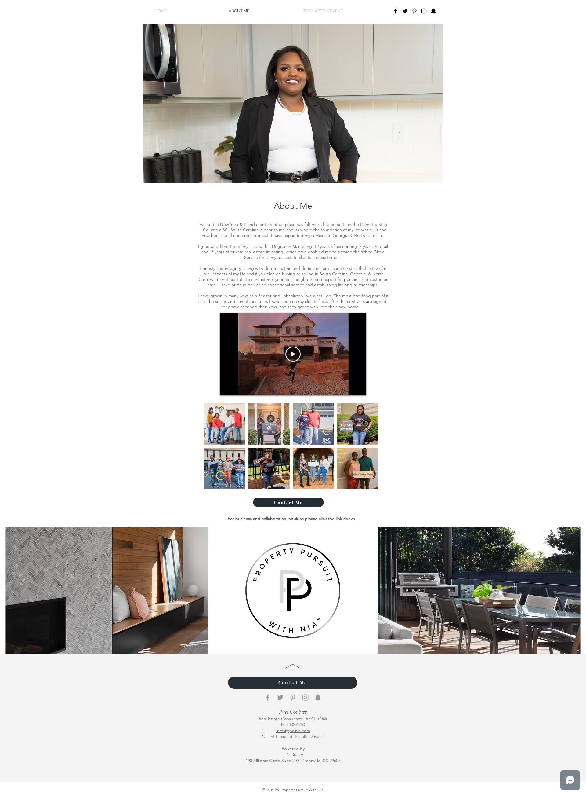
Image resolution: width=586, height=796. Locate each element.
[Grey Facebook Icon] (268, 697)
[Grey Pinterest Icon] (293, 697)
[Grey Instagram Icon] (305, 697)
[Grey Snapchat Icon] (318, 697)
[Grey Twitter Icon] (280, 697)
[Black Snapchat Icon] (433, 11)
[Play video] (293, 354)
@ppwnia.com (293, 730)
